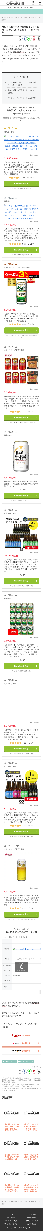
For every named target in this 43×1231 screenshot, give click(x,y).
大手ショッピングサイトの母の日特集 (22, 98)
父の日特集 (11, 1217)
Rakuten (36, 155)
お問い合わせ (31, 1224)
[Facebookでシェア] (24, 38)
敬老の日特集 (31, 1217)
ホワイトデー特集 (32, 1221)
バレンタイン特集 (11, 1221)
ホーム (11, 1214)
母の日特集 (26, 1035)
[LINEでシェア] (29, 38)
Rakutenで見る (21, 184)
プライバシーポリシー (11, 1224)
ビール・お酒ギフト (10, 1061)
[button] (39, 38)
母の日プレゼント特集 (26, 1061)
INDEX (20, 77)
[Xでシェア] (20, 38)
